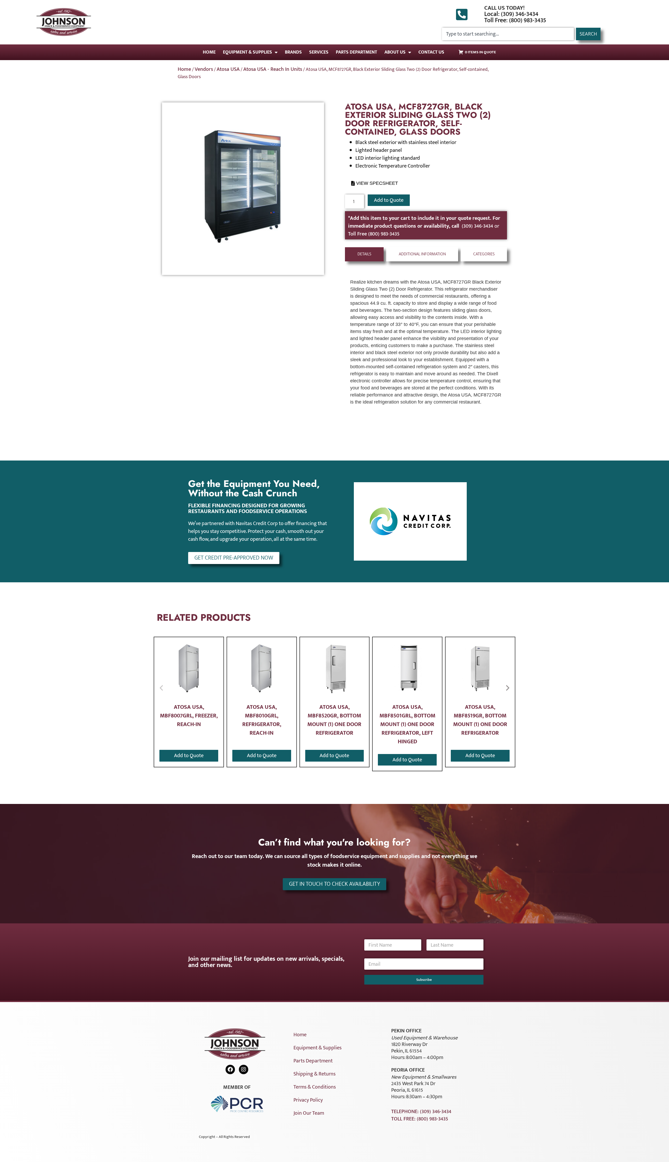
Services (318, 52)
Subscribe (424, 980)
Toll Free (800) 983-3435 (374, 233)
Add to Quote (388, 200)
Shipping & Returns (314, 1073)
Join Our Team (308, 1113)
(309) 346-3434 (478, 226)
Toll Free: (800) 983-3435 (515, 20)
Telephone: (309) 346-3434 (421, 1111)
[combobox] (508, 34)
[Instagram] (243, 1069)
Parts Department (356, 52)
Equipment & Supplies (247, 52)
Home (209, 52)
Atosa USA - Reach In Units (272, 69)
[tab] (364, 254)
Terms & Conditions (314, 1087)
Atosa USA (228, 69)
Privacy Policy (308, 1100)
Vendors (204, 69)
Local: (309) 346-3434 (511, 14)
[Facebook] (230, 1069)
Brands (293, 52)
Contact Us (431, 52)
